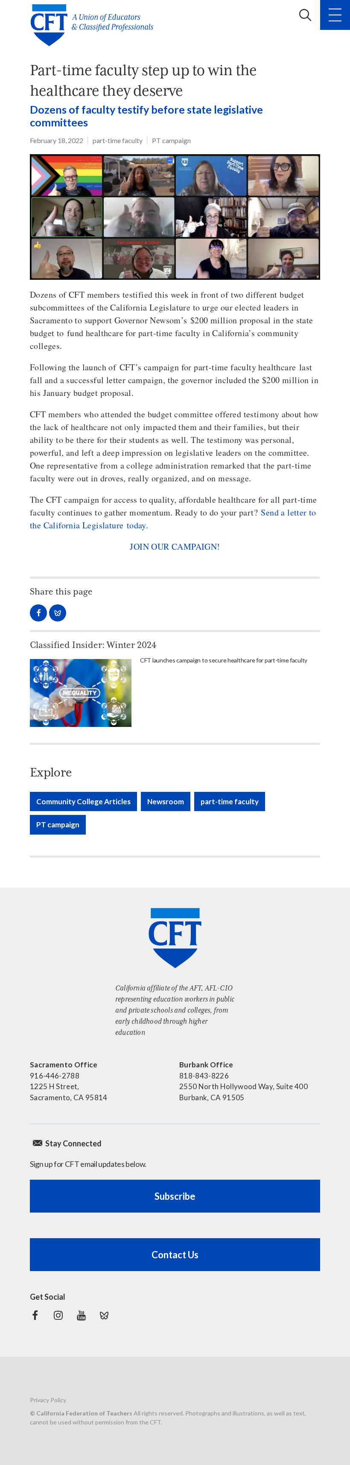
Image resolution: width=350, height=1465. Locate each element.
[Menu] (335, 15)
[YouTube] (81, 1315)
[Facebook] (35, 1315)
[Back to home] (94, 25)
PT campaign (171, 140)
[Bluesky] (104, 1315)
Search (305, 15)
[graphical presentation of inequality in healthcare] (80, 693)
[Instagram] (58, 1315)
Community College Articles (83, 801)
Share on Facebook (38, 612)
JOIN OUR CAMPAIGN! (175, 546)
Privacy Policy (48, 1399)
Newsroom (165, 801)
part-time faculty (118, 140)
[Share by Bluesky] (57, 612)
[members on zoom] (175, 217)
